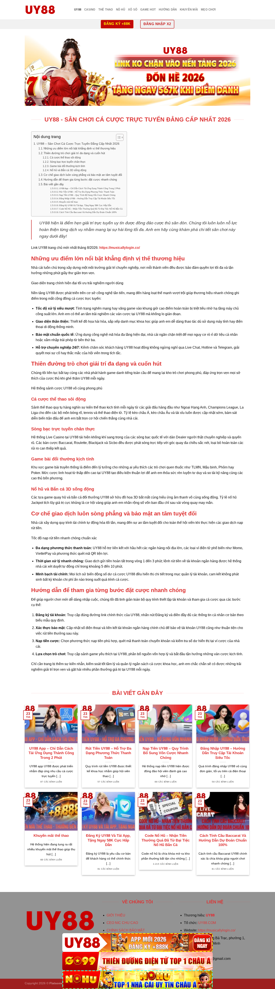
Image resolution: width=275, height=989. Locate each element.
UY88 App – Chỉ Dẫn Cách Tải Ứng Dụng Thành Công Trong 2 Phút (89, 188)
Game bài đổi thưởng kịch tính (67, 166)
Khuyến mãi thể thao (68, 202)
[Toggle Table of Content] (117, 137)
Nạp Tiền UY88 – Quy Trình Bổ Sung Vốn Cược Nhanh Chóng (87, 195)
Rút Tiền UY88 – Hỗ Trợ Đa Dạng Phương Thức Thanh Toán (86, 192)
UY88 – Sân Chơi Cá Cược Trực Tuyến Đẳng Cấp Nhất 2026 (78, 143)
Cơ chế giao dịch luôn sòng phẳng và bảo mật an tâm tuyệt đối (83, 174)
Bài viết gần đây (54, 184)
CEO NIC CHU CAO (122, 923)
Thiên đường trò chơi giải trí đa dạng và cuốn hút (74, 153)
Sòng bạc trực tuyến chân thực (67, 161)
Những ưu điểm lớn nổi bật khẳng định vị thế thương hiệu (80, 148)
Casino (89, 9)
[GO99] (137, 961)
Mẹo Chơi (208, 9)
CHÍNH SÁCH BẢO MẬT (126, 930)
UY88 (77, 9)
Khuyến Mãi (189, 9)
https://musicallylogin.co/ (216, 930)
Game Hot (148, 9)
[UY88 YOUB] (46, 9)
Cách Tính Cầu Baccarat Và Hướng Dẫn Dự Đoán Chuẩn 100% (88, 212)
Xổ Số (132, 9)
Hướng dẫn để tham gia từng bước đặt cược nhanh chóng (80, 179)
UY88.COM (207, 923)
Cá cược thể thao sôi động (65, 157)
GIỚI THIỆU (116, 915)
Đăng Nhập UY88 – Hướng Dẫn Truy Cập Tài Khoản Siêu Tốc (87, 198)
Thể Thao (105, 9)
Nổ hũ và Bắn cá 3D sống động (68, 170)
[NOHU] (137, 979)
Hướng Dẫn (168, 9)
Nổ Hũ (120, 9)
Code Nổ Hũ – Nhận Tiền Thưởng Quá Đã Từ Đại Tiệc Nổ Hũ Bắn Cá (90, 209)
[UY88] (137, 942)
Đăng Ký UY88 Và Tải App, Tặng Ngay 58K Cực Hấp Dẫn (85, 205)
